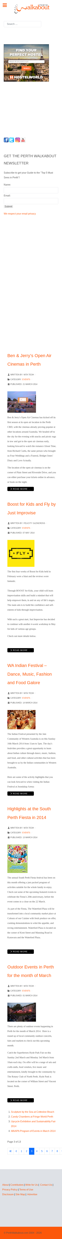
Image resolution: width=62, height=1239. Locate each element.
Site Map (20, 1194)
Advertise (32, 1194)
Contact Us (46, 1185)
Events (26, 379)
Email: (7, 195)
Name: (7, 184)
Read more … (21, 489)
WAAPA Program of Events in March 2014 (33, 1131)
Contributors (16, 1185)
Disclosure (8, 1194)
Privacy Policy (9, 1189)
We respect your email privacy (20, 213)
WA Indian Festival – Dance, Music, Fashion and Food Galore (29, 674)
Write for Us (31, 1185)
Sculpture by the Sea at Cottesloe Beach (32, 1112)
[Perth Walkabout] (31, 9)
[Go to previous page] (16, 1151)
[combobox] (22, 24)
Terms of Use (26, 1189)
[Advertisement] (22, 108)
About (5, 1185)
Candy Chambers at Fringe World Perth (32, 1116)
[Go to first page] (10, 1151)
